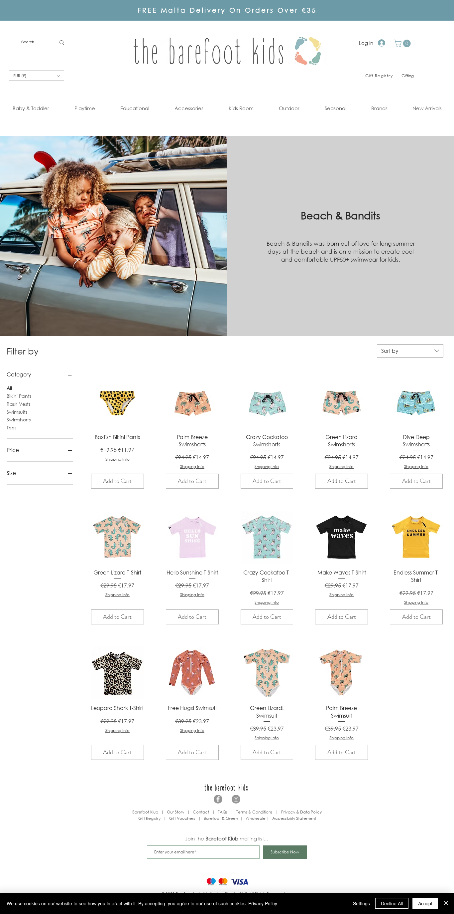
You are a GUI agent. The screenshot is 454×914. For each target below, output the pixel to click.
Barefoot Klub (145, 812)
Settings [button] (361, 903)
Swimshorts (19, 419)
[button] (403, 43)
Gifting (407, 76)
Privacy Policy (262, 903)
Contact (201, 812)
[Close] (446, 903)
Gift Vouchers (182, 818)
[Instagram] (236, 799)
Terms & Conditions (254, 812)
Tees (11, 427)
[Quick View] (117, 401)
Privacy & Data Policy (301, 812)
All (9, 388)
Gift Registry (149, 818)
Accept (425, 903)
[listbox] (36, 76)
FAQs (223, 812)
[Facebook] (218, 799)
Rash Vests (18, 404)
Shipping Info (117, 459)
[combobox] (410, 350)
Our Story (175, 812)
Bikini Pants (19, 396)
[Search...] (61, 42)
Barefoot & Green (221, 818)
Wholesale (256, 818)
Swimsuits (17, 412)
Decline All (392, 903)
